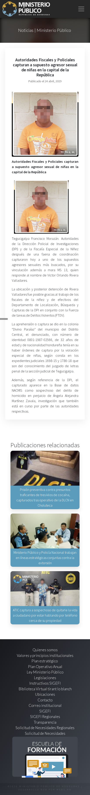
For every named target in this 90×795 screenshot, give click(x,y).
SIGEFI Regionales (45, 716)
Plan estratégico (45, 661)
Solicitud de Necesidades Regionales (45, 727)
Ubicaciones (45, 694)
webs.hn (64, 789)
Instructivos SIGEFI (45, 683)
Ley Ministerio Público (45, 672)
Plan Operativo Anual (45, 666)
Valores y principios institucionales (45, 655)
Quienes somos (45, 650)
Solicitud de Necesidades (45, 733)
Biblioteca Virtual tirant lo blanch (45, 689)
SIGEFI (45, 711)
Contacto (45, 700)
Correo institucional (45, 705)
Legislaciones (45, 677)
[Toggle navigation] (81, 9)
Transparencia (45, 722)
